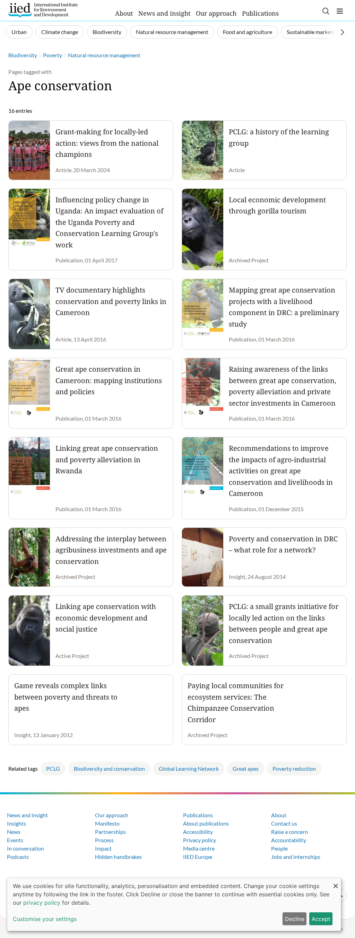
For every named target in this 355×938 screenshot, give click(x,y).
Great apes (246, 768)
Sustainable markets (311, 31)
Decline (294, 918)
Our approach (216, 13)
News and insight (164, 13)
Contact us (284, 823)
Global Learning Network (189, 768)
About (124, 13)
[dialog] (174, 904)
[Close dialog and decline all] (335, 882)
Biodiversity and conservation (109, 768)
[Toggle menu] (340, 11)
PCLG (53, 768)
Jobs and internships (295, 856)
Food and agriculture (247, 31)
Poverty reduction (294, 768)
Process (104, 840)
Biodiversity (107, 31)
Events (15, 840)
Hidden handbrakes (118, 856)
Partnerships (110, 831)
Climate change (59, 31)
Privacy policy (199, 840)
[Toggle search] (326, 11)
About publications (206, 823)
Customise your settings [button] (45, 918)
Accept (321, 918)
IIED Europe (197, 856)
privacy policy (41, 902)
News (13, 831)
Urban (19, 31)
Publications (260, 13)
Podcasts (18, 856)
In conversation (25, 848)
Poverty (52, 55)
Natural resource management (172, 31)
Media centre (199, 848)
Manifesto (107, 823)
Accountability (288, 840)
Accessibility (198, 831)
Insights (16, 823)
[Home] (43, 10)
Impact (103, 848)
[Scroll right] (342, 32)
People (279, 848)
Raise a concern (289, 831)
